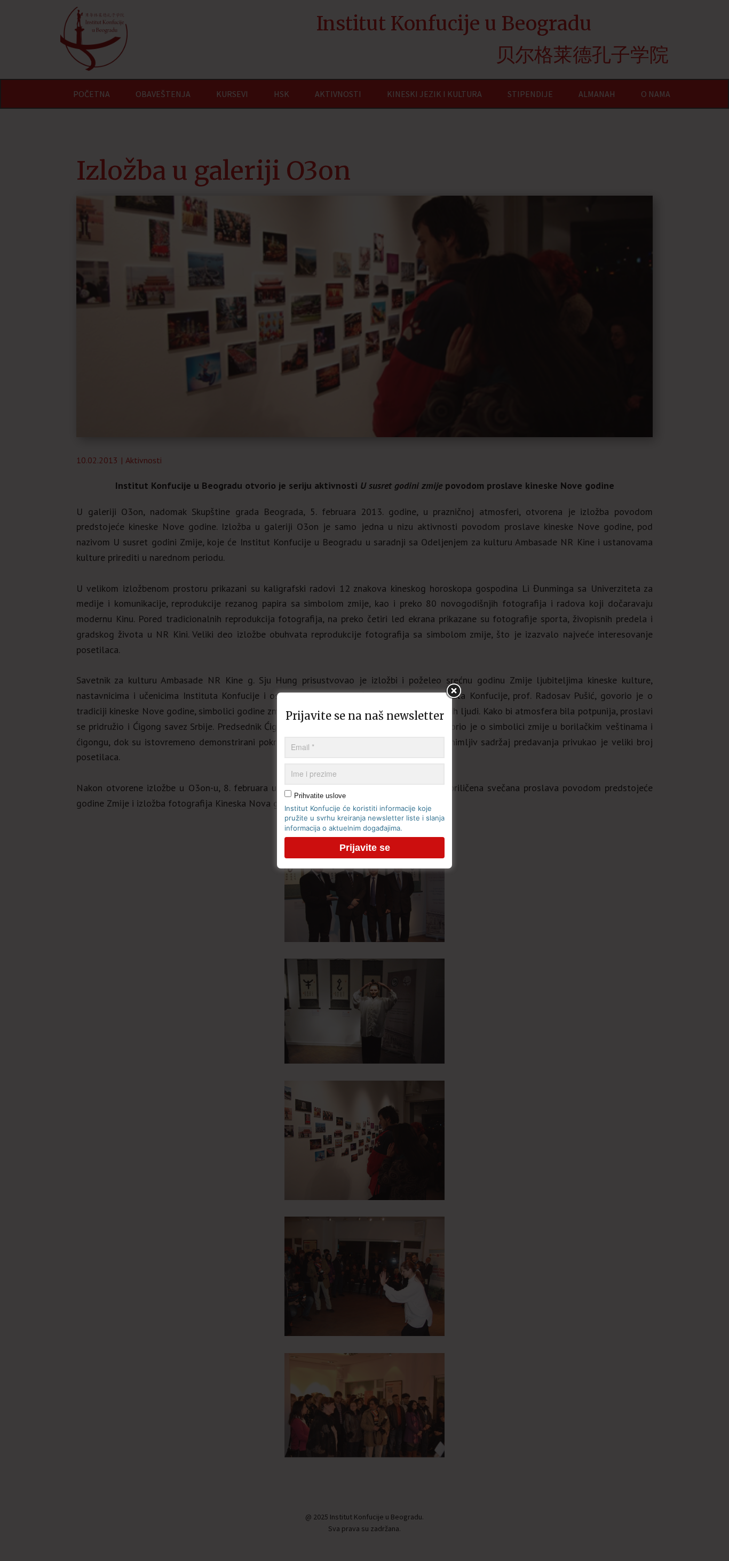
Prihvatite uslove (320, 795)
